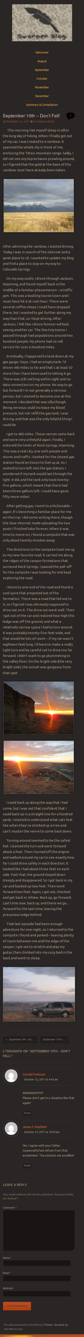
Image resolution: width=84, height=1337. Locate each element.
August (42, 61)
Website (8, 1288)
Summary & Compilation (42, 104)
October (42, 78)
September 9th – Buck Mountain (21, 1039)
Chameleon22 (45, 121)
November (42, 87)
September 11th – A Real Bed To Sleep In (56, 1039)
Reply (27, 1112)
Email (7, 1272)
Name (7, 1257)
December (42, 96)
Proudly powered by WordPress (23, 1324)
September (42, 69)
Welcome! (42, 52)
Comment (10, 1207)
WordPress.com (13, 1329)
